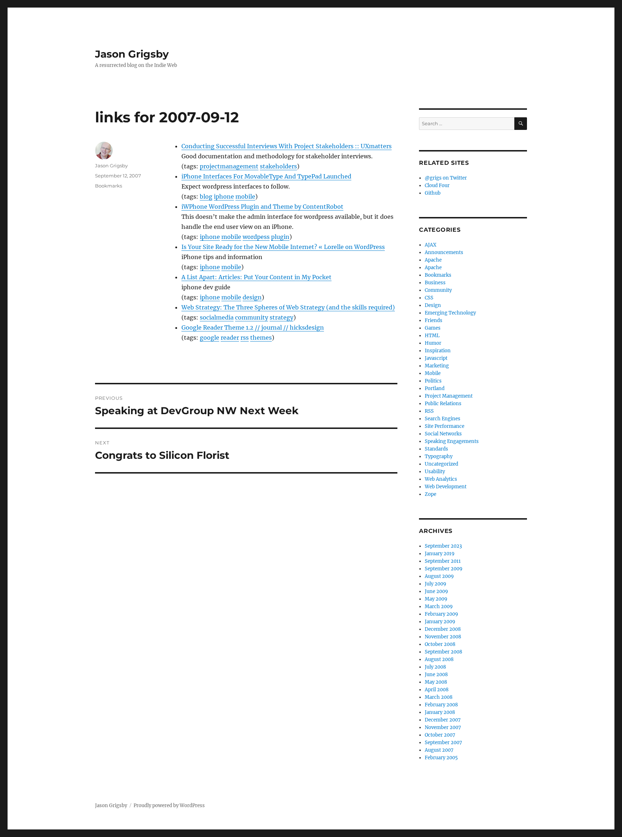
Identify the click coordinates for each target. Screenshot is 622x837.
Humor (433, 343)
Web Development (445, 487)
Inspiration (438, 351)
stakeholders (278, 166)
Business (435, 283)
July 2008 (435, 667)
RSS (429, 411)
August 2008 (439, 659)
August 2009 (439, 576)
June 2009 (436, 591)
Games (433, 328)
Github (433, 193)
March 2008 (438, 697)
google (209, 337)
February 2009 (441, 614)
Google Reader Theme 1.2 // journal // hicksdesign (252, 327)
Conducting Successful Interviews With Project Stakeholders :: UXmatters (286, 146)
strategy (281, 317)
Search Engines (442, 419)
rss (244, 337)
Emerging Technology (450, 313)
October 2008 (440, 644)
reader (230, 337)
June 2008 (436, 674)
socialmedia (217, 317)
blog (206, 196)
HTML (432, 335)
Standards (436, 449)
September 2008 (443, 652)
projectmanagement (229, 166)
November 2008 (443, 637)
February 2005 (441, 758)
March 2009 (439, 606)
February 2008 (441, 705)
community (251, 317)
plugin (280, 236)
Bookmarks (108, 186)
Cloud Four (437, 185)
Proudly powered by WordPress (169, 805)
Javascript (436, 358)
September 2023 (443, 546)
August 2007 (439, 750)
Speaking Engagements (452, 441)
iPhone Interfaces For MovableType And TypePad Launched (266, 176)
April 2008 (437, 690)
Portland (435, 388)
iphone (224, 196)
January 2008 (440, 712)
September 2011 (443, 561)
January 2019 (440, 554)
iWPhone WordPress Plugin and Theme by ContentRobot (262, 206)
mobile (245, 196)
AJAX (430, 245)
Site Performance (444, 426)
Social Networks (443, 434)
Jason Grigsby (132, 54)
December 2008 (443, 629)
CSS (429, 298)
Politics (433, 381)
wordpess (256, 236)
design (252, 297)
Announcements (444, 252)
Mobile (433, 373)
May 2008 (436, 682)
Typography (438, 456)
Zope (430, 494)
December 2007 (443, 720)
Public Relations (443, 404)
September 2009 (444, 569)
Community (438, 290)
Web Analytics (441, 479)
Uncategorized (441, 464)
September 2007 (443, 742)
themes (261, 337)
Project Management (449, 396)
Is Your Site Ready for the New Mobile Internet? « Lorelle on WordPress (283, 246)
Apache (433, 260)
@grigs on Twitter (446, 178)
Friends (433, 320)
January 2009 (440, 622)
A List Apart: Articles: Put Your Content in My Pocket (256, 277)
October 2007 (440, 735)
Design (433, 305)
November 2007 (443, 727)
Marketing (437, 366)
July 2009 (435, 584)
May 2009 (436, 599)
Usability (435, 472)
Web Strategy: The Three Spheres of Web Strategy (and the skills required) (288, 307)
